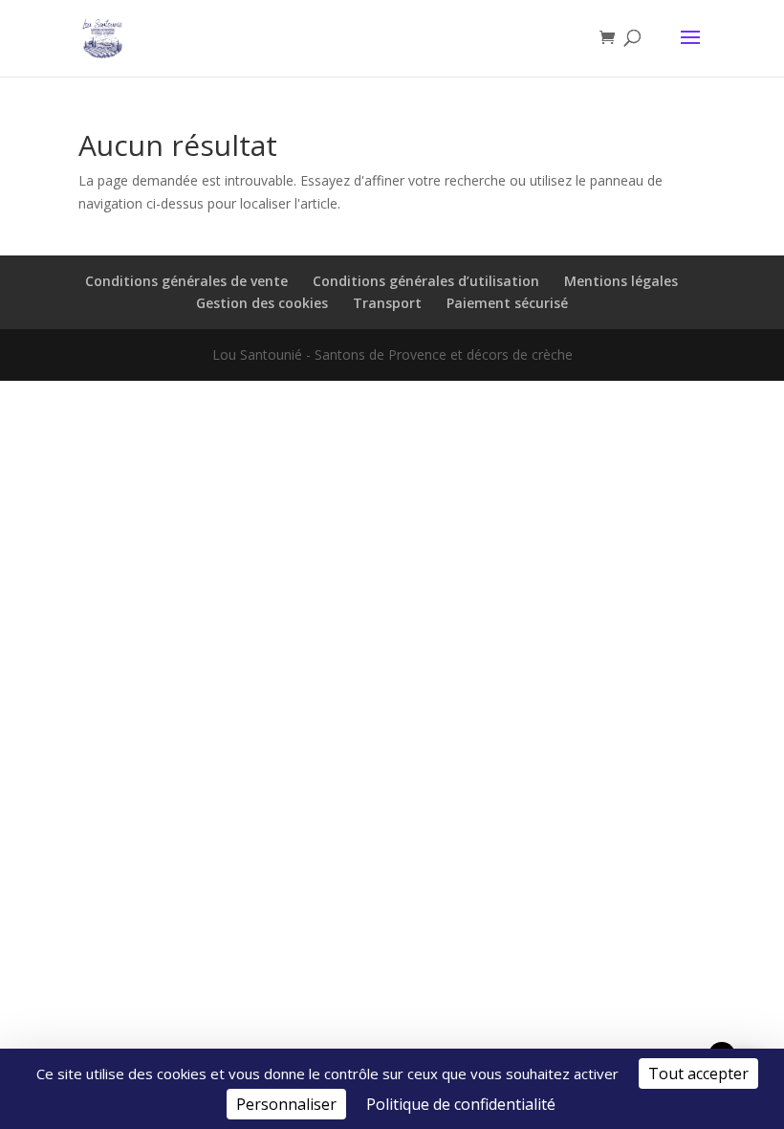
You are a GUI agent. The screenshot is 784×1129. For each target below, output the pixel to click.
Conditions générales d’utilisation (426, 281)
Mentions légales (621, 281)
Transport (387, 303)
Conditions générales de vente (186, 281)
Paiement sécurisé (507, 303)
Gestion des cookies (262, 303)
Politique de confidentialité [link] (460, 1104)
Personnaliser (286, 1104)
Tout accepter (698, 1073)
